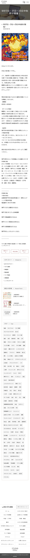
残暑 (24, 397)
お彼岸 (5, 400)
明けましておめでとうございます (11, 425)
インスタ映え (10, 356)
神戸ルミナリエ (20, 369)
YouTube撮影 (6, 463)
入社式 (13, 442)
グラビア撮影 (11, 452)
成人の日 (14, 428)
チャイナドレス (7, 335)
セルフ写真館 (7, 466)
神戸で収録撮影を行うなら (9, 226)
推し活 (17, 446)
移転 (5, 359)
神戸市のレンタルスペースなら (10, 231)
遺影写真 (6, 446)
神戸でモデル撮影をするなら (10, 207)
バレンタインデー (8, 373)
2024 (20, 387)
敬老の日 (10, 400)
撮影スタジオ (11, 349)
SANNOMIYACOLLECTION (8, 404)
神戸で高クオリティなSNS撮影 (10, 212)
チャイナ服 (19, 335)
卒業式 (21, 432)
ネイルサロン (7, 459)
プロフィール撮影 (21, 342)
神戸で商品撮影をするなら (9, 217)
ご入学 (5, 394)
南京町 (13, 335)
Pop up (5, 421)
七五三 (17, 470)
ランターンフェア (7, 418)
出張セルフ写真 (7, 414)
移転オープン (10, 359)
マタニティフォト (7, 473)
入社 (11, 390)
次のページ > (24, 251)
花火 (20, 397)
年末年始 (14, 421)
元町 (9, 338)
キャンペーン (16, 411)
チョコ (14, 373)
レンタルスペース (6, 245)
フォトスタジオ (18, 459)
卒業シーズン (18, 383)
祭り (16, 397)
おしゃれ (13, 466)
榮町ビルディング (17, 394)
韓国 (5, 342)
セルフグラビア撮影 (19, 449)
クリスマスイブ (16, 418)
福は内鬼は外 (11, 380)
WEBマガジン (6, 376)
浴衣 (12, 397)
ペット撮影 (11, 449)
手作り (19, 373)
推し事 (22, 446)
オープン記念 (7, 397)
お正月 (5, 349)
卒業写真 (18, 352)
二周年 (5, 369)
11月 (17, 407)
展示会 (5, 439)
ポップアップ (22, 435)
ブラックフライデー (14, 362)
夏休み (5, 452)
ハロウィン (20, 404)
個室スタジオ (19, 452)
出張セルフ (12, 446)
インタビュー (18, 376)
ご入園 (10, 394)
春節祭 (15, 387)
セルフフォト (10, 328)
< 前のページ (5, 251)
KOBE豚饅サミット (8, 411)
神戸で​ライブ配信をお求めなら (11, 222)
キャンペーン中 (12, 369)
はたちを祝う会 (7, 428)
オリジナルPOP (11, 407)
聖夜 (9, 421)
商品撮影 (14, 243)
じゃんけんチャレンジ (8, 383)
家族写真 (13, 338)
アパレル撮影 (20, 463)
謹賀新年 (24, 421)
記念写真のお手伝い (14, 456)
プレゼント (12, 352)
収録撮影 (24, 243)
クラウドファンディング (20, 359)
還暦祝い (6, 352)
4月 (4, 442)
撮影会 (10, 439)
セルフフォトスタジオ (8, 331)
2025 (19, 421)
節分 (24, 376)
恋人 (23, 418)
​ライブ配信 (18, 243)
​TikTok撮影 (13, 463)
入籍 (16, 404)
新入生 (19, 390)
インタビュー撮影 (17, 439)
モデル (13, 345)
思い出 (16, 432)
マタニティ (6, 456)
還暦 (24, 345)
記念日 (20, 473)
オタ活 (5, 449)
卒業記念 (6, 390)
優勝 (22, 414)
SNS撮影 (9, 243)
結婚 (5, 328)
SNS (4, 356)
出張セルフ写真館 (19, 356)
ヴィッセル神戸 (15, 414)
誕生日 (11, 387)
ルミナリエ (6, 432)
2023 (5, 366)
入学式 (8, 442)
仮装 (5, 407)
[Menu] (27, 2)
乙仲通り (6, 362)
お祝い (14, 390)
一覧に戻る (15, 251)
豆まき (5, 380)
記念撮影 (6, 435)
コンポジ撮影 (7, 345)
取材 (12, 376)
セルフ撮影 (17, 328)
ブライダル (6, 477)
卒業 (18, 338)
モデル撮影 (4, 243)
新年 (21, 425)
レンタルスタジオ (20, 349)
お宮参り (15, 473)
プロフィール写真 (11, 342)
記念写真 (6, 387)
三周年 (12, 432)
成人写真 (10, 366)
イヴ (21, 362)
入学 (22, 338)
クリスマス (6, 470)
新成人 (17, 366)
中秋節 (15, 400)
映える (23, 352)
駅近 (18, 466)
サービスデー (21, 428)
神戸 (12, 459)
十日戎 (22, 366)
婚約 (5, 338)
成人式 (16, 331)
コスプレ (12, 470)
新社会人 (19, 442)
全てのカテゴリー (8, 264)
